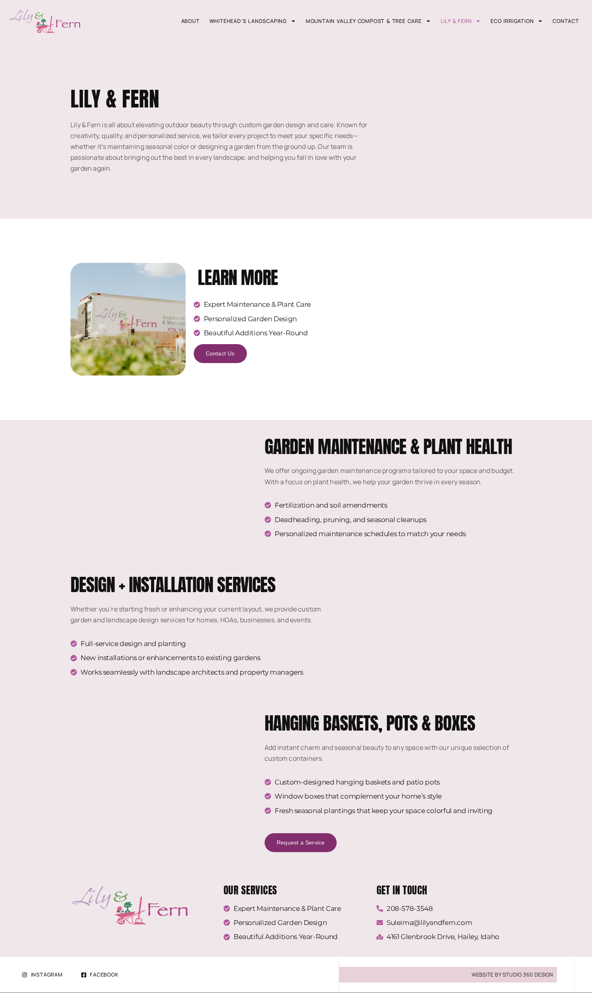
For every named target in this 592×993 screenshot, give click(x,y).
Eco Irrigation (512, 21)
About (190, 21)
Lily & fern (456, 21)
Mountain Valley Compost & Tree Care (364, 21)
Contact (566, 21)
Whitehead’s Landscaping (248, 21)
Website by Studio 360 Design (512, 974)
